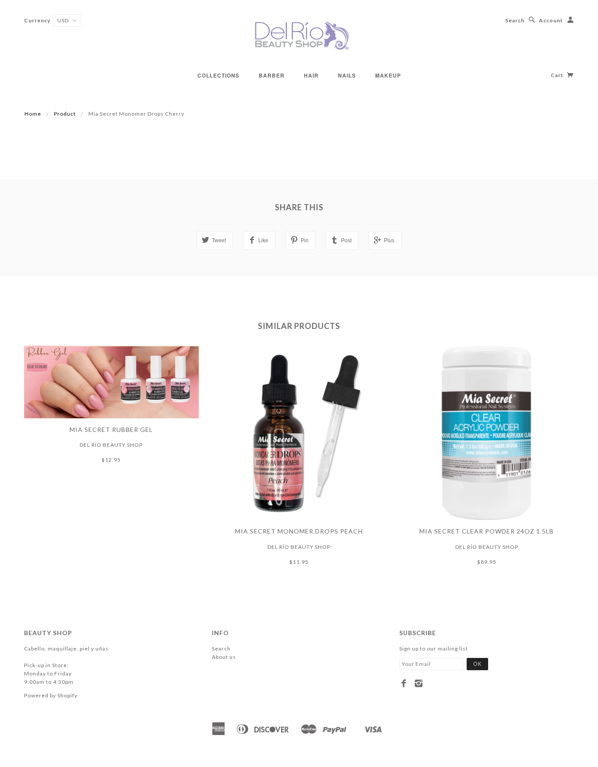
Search (514, 20)
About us (224, 657)
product (65, 113)
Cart (558, 75)
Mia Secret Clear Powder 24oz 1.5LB (486, 531)
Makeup (388, 75)
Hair (311, 75)
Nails (347, 75)
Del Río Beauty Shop (111, 445)
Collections (218, 75)
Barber (272, 75)
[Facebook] (403, 683)
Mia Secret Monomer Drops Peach (299, 531)
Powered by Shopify (50, 695)
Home (33, 113)
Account (551, 20)
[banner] (299, 35)
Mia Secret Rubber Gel (111, 429)
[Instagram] (418, 683)
